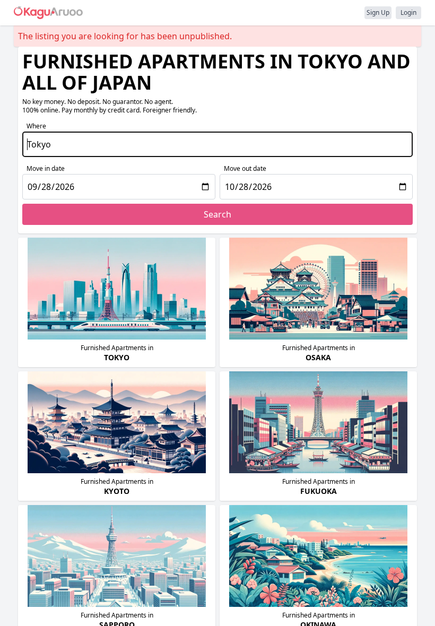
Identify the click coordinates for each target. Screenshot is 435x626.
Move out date (245, 168)
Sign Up (378, 12)
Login (408, 12)
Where (36, 126)
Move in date (46, 168)
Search (217, 214)
